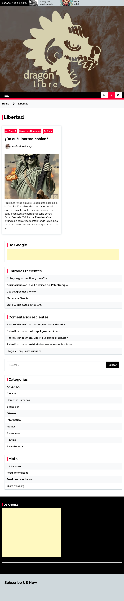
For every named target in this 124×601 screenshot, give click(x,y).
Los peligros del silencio (21, 291)
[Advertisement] (63, 254)
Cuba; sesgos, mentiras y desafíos (27, 278)
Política (48, 131)
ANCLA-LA (10, 131)
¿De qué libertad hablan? (26, 139)
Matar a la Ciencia (17, 298)
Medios (11, 426)
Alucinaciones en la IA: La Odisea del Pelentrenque (37, 285)
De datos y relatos (70, 2)
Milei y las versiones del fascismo (37, 3)
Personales (13, 433)
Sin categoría (15, 446)
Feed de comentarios (19, 479)
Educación (13, 406)
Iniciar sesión (14, 466)
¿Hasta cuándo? (31, 351)
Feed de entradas (17, 472)
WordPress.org (15, 486)
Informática (14, 420)
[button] (104, 95)
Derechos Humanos (30, 131)
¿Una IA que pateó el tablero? (24, 305)
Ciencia (11, 393)
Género (11, 413)
